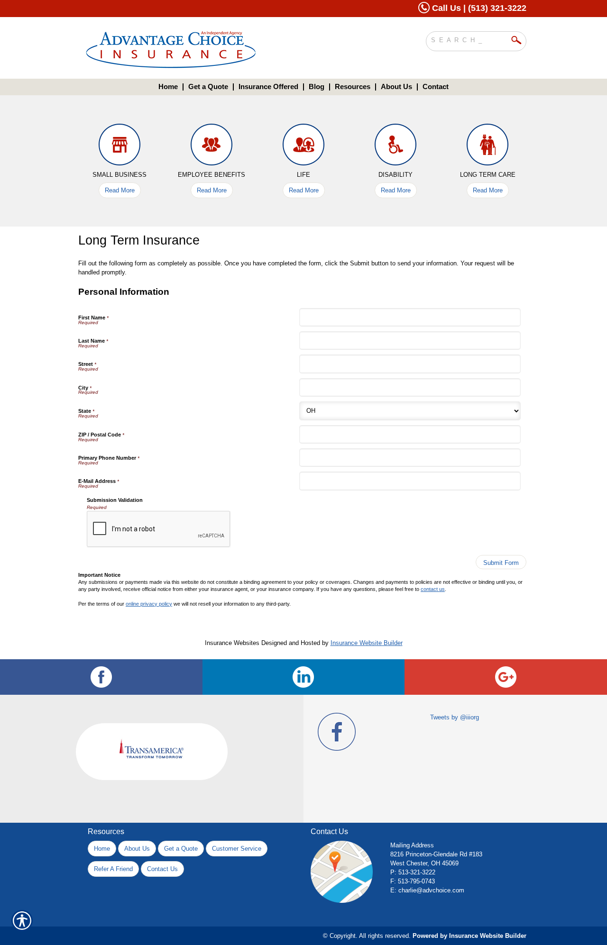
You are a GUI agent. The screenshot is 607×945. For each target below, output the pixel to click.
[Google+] (506, 677)
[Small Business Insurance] (119, 147)
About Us (137, 848)
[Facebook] (101, 677)
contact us (433, 589)
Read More (120, 190)
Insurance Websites (232, 642)
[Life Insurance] (303, 147)
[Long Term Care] (487, 147)
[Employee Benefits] (211, 147)
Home (102, 848)
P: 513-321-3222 (412, 872)
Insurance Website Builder (367, 642)
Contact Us (162, 868)
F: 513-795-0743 (412, 881)
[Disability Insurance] (395, 147)
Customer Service (236, 848)
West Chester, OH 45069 (424, 863)
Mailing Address (412, 845)
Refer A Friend (113, 868)
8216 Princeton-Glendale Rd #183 (436, 854)
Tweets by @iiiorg (454, 717)
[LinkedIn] (304, 677)
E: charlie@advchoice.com (427, 890)
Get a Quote (181, 848)
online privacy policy (149, 604)
